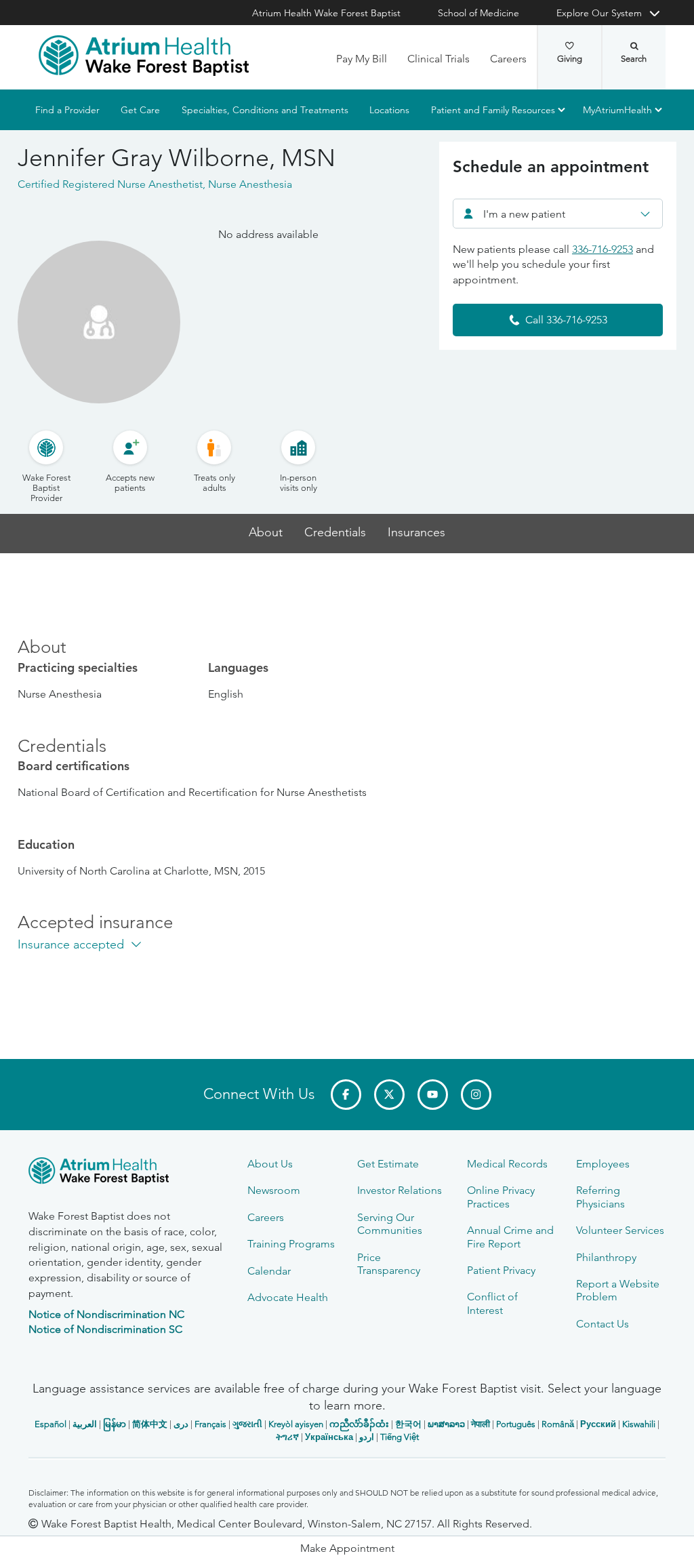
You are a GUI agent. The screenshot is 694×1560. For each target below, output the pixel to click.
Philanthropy (606, 1257)
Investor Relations (399, 1190)
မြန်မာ (114, 1424)
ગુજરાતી (247, 1424)
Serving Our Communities (389, 1224)
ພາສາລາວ (446, 1424)
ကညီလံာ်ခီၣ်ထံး (359, 1424)
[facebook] (346, 1094)
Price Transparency (388, 1264)
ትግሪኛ (287, 1437)
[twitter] (389, 1094)
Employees (603, 1163)
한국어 (408, 1424)
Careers (508, 58)
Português (515, 1424)
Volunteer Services (620, 1230)
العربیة (85, 1424)
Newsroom (273, 1190)
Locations (389, 110)
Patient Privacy (501, 1270)
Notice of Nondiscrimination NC (106, 1314)
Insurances (416, 532)
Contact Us (602, 1323)
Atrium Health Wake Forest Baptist (326, 13)
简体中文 (149, 1424)
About (266, 532)
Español (50, 1424)
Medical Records (507, 1163)
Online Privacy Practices (501, 1196)
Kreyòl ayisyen (295, 1424)
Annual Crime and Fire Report (510, 1236)
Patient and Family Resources (493, 110)
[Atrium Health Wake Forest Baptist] (143, 55)
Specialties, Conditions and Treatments (265, 110)
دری (181, 1424)
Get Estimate (388, 1163)
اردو (366, 1437)
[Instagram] (476, 1094)
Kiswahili (638, 1424)
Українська (329, 1437)
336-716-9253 (602, 249)
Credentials (335, 532)
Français (210, 1424)
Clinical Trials (438, 58)
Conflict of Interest (492, 1303)
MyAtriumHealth (617, 110)
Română (558, 1424)
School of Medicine (478, 13)
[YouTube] (432, 1094)
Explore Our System (599, 13)
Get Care (140, 110)
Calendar (269, 1270)
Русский (598, 1424)
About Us (270, 1163)
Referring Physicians (600, 1196)
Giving (569, 59)
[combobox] (558, 213)
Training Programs (291, 1243)
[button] (347, 1548)
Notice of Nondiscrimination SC (105, 1329)
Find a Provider (67, 110)
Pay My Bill (361, 58)
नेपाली (480, 1424)
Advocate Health (287, 1297)
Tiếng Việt (399, 1437)
